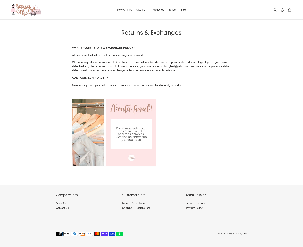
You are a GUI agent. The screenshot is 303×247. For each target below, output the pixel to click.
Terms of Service (196, 202)
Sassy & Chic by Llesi (237, 233)
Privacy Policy (194, 207)
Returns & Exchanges (134, 202)
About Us (61, 202)
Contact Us (62, 207)
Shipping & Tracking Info (136, 207)
